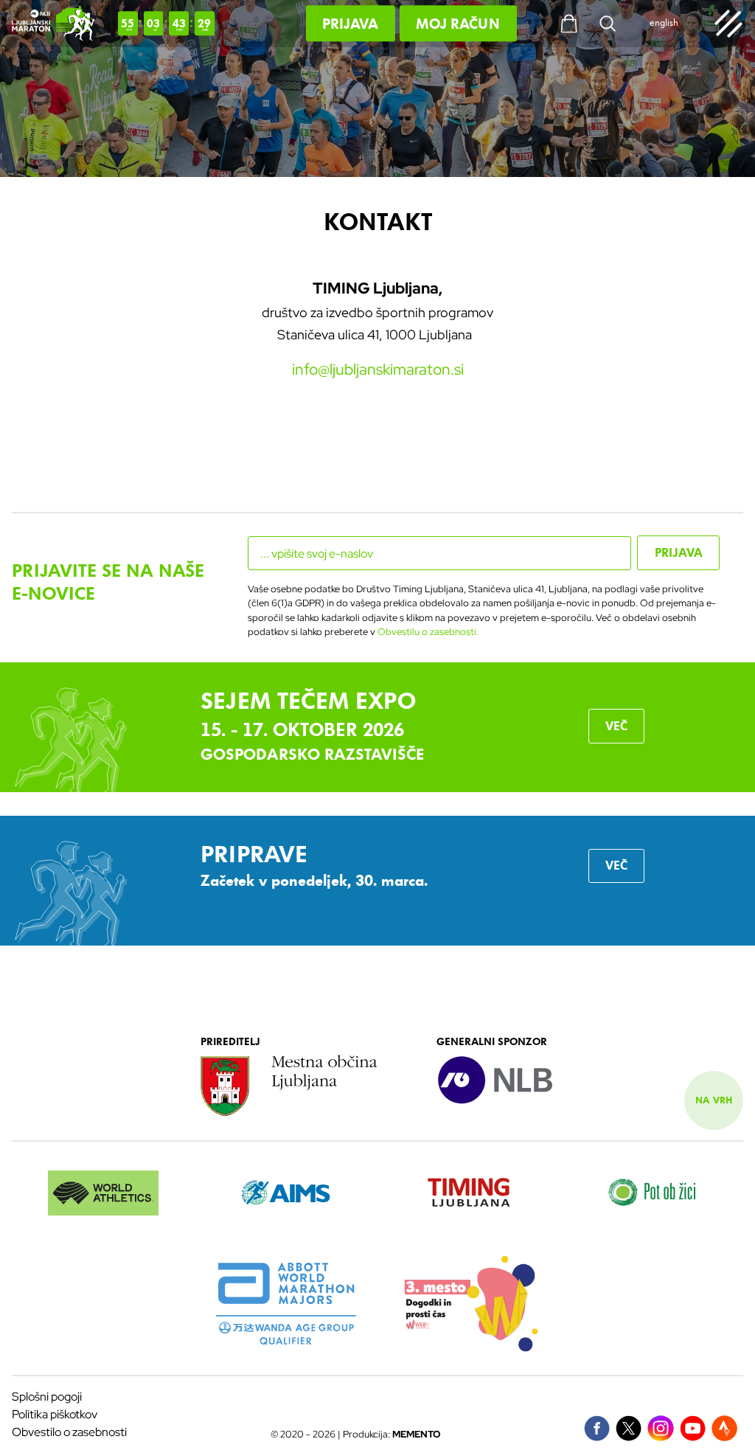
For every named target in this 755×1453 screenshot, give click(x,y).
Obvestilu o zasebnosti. (428, 631)
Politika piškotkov (54, 1414)
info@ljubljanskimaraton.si (378, 368)
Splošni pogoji (47, 1396)
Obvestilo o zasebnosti (69, 1432)
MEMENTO (416, 1434)
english (664, 24)
